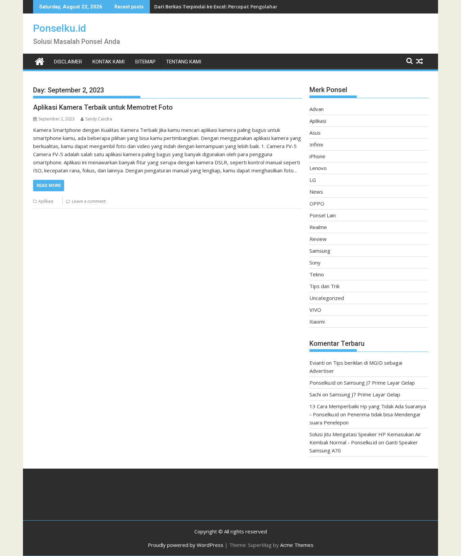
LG (312, 179)
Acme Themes (297, 544)
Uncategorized (326, 298)
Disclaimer (68, 62)
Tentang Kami (183, 62)
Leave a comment (89, 201)
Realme (318, 227)
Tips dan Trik (324, 286)
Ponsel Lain (322, 215)
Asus (315, 132)
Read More (48, 185)
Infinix (316, 144)
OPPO (316, 203)
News (316, 191)
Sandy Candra (98, 119)
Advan (316, 109)
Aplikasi (45, 201)
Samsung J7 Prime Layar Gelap (379, 382)
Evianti (317, 362)
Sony (315, 262)
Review (318, 238)
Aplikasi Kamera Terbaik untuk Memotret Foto (103, 107)
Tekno (316, 274)
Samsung (319, 250)
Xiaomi (317, 321)
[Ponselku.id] (40, 60)
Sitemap (145, 62)
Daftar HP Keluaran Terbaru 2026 (193, 6)
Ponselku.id (59, 28)
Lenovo (318, 168)
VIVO (315, 309)
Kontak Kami (108, 62)
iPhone (317, 156)
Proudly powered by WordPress (185, 544)
